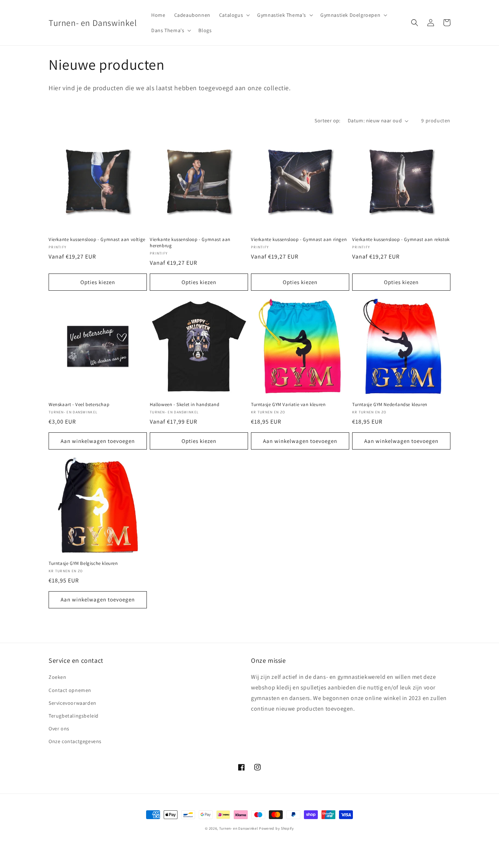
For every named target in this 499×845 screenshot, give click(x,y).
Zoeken (57, 677)
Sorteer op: (327, 120)
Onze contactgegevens (75, 741)
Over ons (59, 728)
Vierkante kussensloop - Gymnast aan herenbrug (190, 243)
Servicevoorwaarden (72, 703)
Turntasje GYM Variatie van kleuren (288, 405)
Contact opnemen (70, 690)
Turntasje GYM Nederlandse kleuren (389, 405)
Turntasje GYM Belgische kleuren (83, 563)
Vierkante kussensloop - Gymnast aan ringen (299, 239)
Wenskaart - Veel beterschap (79, 405)
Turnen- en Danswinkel (238, 828)
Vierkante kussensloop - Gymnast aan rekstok (401, 239)
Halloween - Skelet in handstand (185, 405)
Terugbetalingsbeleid (74, 715)
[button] (234, 15)
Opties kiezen (97, 282)
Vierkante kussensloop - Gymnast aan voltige (97, 239)
